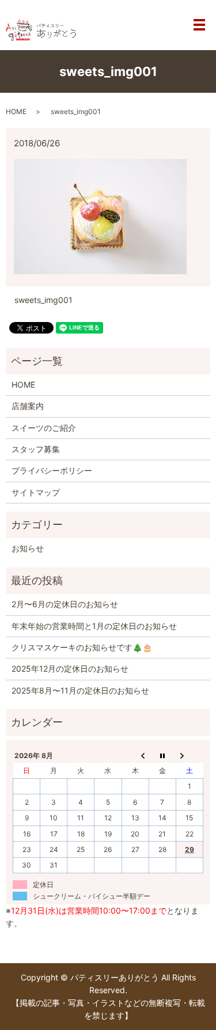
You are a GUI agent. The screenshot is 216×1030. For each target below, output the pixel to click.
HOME (16, 111)
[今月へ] (162, 755)
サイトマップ (36, 492)
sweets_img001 (43, 300)
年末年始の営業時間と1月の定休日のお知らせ (94, 626)
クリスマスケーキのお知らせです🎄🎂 (82, 647)
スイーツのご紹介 (44, 428)
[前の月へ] (135, 755)
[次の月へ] (189, 755)
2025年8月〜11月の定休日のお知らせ (80, 690)
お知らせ (28, 548)
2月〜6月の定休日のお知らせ (65, 604)
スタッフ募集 (36, 449)
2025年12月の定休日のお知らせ (70, 668)
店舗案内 (28, 406)
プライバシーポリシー (52, 470)
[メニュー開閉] (199, 25)
